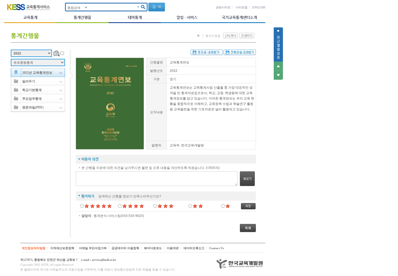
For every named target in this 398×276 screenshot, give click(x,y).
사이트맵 (241, 7)
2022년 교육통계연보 (37, 73)
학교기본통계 (32, 90)
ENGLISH (258, 7)
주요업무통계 (32, 99)
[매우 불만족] (228, 206)
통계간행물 (82, 17)
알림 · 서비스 (187, 17)
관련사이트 (223, 7)
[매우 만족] (98, 206)
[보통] (166, 206)
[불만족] (198, 206)
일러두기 (28, 81)
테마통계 (135, 17)
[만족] (133, 206)
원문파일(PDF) (33, 107)
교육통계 (30, 17)
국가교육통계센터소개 (239, 17)
